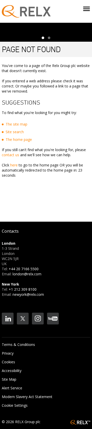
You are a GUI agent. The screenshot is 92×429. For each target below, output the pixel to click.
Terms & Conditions (18, 344)
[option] (45, 30)
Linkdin (8, 318)
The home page (19, 139)
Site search (15, 131)
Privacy (8, 353)
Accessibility (11, 370)
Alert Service (12, 388)
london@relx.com (27, 274)
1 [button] (43, 38)
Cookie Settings (15, 405)
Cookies (8, 361)
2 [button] (49, 38)
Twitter (23, 318)
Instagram (38, 318)
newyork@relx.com (28, 294)
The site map (16, 124)
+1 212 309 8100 (23, 289)
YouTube (53, 318)
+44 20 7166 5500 (24, 268)
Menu (86, 9)
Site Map (9, 379)
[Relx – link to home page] (26, 11)
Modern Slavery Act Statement (27, 396)
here (14, 165)
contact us (10, 154)
